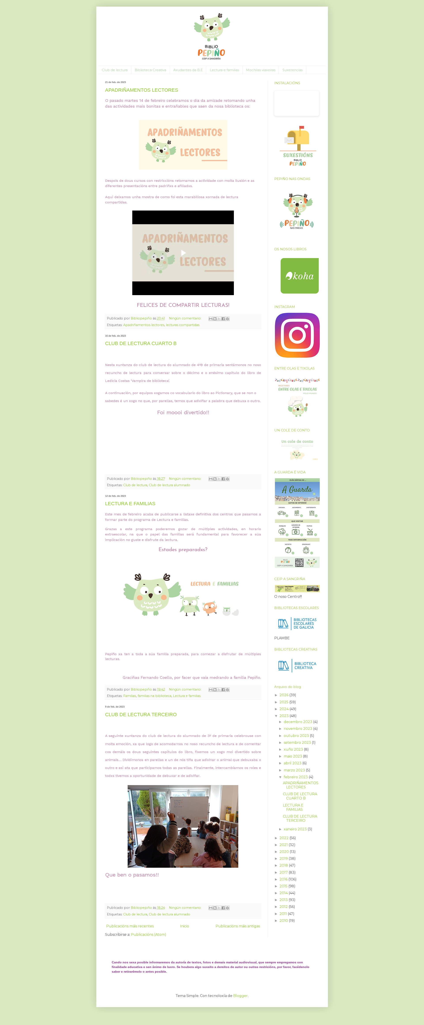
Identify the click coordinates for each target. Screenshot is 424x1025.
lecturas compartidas (182, 325)
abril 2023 (293, 763)
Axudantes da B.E (188, 70)
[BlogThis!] (215, 319)
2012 (284, 907)
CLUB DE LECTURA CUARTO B (141, 343)
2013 (284, 900)
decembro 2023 (298, 722)
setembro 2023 (298, 742)
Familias (129, 696)
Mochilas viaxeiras (260, 70)
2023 (285, 716)
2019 (284, 858)
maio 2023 (293, 756)
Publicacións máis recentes (130, 926)
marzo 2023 (295, 770)
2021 (284, 845)
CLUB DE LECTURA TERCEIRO (141, 714)
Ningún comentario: (185, 318)
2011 (284, 914)
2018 (284, 865)
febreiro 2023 (296, 777)
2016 (284, 879)
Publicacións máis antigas (238, 926)
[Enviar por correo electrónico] (210, 319)
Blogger (240, 996)
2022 (285, 838)
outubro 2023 (297, 736)
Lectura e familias (224, 70)
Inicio (184, 926)
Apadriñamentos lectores (143, 325)
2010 (284, 921)
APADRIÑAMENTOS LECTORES (141, 90)
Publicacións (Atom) (148, 934)
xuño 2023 (294, 749)
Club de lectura (115, 70)
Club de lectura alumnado (169, 485)
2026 (284, 695)
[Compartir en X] (219, 319)
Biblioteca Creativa (150, 70)
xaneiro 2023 (296, 829)
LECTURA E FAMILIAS (130, 503)
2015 (284, 886)
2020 (285, 852)
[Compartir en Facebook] (223, 319)
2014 (284, 893)
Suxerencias (292, 70)
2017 (284, 872)
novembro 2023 (298, 729)
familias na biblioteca (154, 696)
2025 (284, 702)
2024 (285, 709)
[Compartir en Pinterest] (227, 319)
